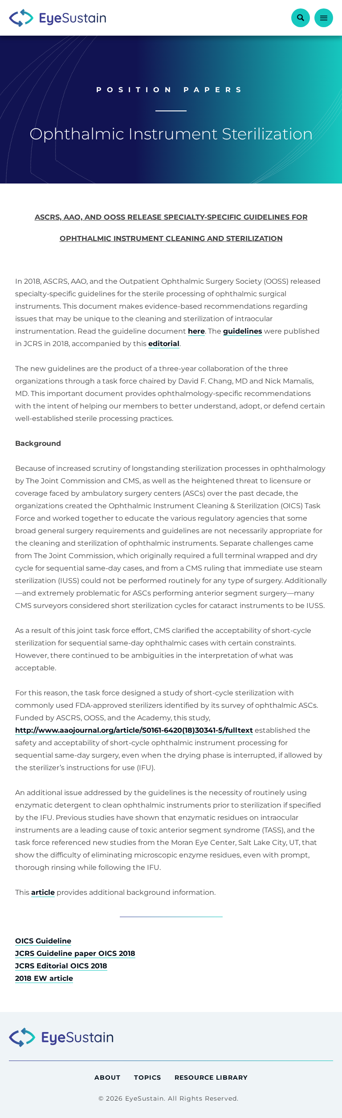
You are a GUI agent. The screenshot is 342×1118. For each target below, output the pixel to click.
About (107, 1077)
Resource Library (211, 1077)
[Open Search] (300, 17)
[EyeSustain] (57, 18)
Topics (147, 1077)
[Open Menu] (323, 17)
